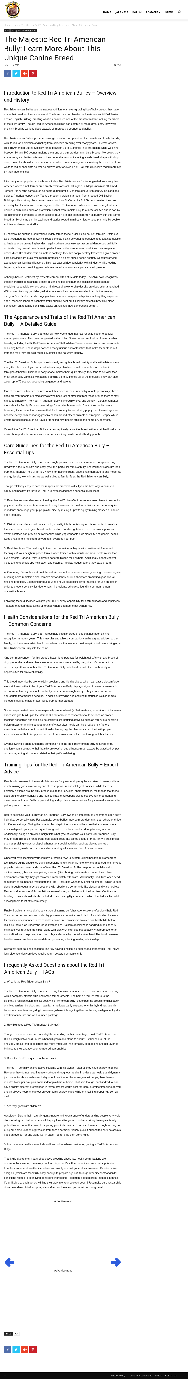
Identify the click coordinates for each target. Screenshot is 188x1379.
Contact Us (171, 1375)
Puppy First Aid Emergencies (24, 30)
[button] (179, 12)
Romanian (153, 12)
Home (107, 12)
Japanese (121, 12)
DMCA (158, 1375)
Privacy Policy (118, 1375)
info (16, 25)
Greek (169, 12)
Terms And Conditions (140, 1375)
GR (16, 1333)
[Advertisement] (63, 1229)
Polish (137, 12)
